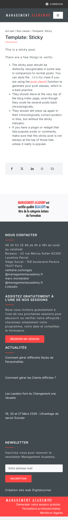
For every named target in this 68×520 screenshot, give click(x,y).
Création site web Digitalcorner (28, 490)
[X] (22, 168)
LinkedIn (11, 286)
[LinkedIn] (32, 168)
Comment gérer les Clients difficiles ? (30, 377)
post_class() (39, 81)
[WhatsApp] (42, 168)
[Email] (52, 168)
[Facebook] (12, 168)
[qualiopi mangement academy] (34, 200)
